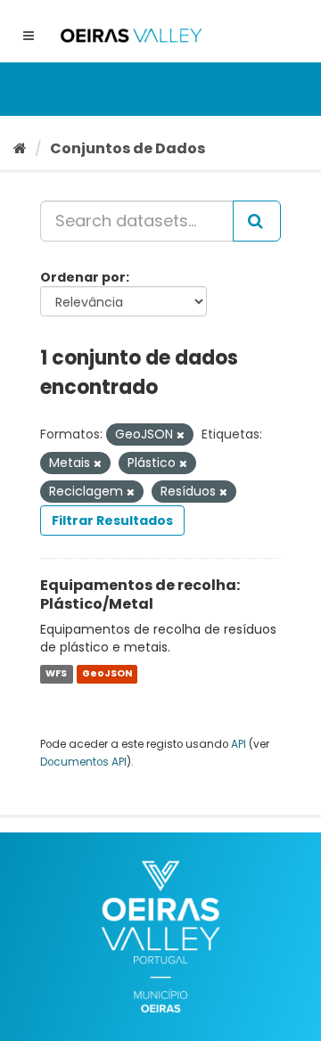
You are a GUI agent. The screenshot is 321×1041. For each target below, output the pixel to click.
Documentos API (83, 762)
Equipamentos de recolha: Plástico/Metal (140, 594)
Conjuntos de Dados (127, 148)
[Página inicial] (20, 148)
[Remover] (181, 435)
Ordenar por (83, 277)
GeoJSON (107, 673)
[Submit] (257, 221)
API (238, 744)
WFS (56, 673)
